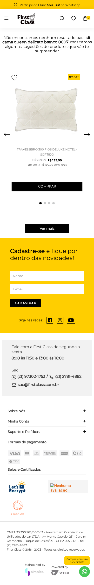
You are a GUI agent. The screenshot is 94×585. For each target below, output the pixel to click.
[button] (40, 203)
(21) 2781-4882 (68, 376)
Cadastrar (25, 303)
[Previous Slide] (7, 135)
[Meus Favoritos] (73, 19)
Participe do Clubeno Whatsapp (50, 5)
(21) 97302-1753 (31, 376)
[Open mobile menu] (6, 18)
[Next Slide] (87, 135)
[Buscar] (62, 19)
